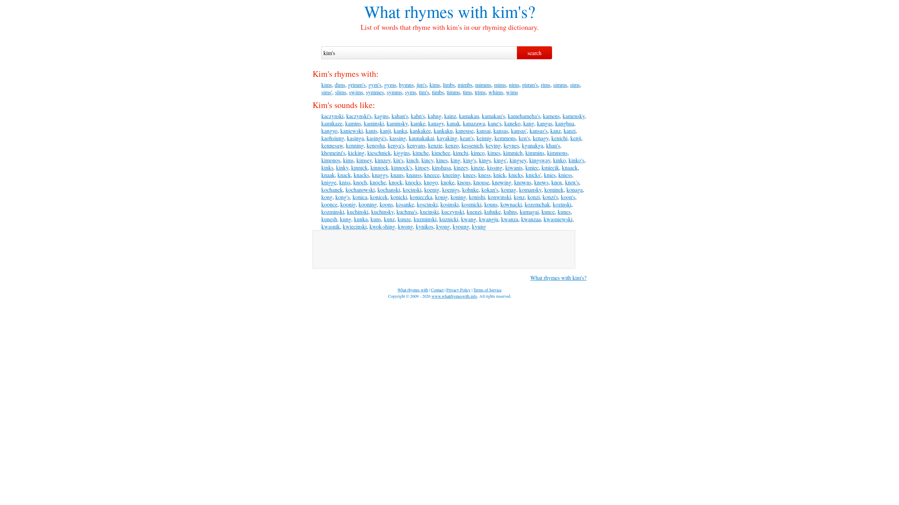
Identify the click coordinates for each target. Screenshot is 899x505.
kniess (565, 175)
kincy (427, 160)
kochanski (389, 189)
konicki (399, 197)
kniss (344, 182)
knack (344, 175)
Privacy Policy (458, 289)
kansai (484, 130)
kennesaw (332, 145)
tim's (424, 92)
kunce (548, 211)
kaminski (374, 123)
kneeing (451, 175)
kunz (389, 219)
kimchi (460, 152)
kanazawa (474, 123)
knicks (515, 175)
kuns (375, 219)
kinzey (461, 167)
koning (458, 197)
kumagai (529, 211)
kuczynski (452, 211)
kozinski (562, 204)
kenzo (452, 145)
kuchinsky (382, 211)
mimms (483, 84)
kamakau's (493, 116)
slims (340, 92)
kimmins (534, 152)
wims (512, 92)
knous (464, 182)
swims (356, 92)
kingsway (539, 160)
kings (485, 160)
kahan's (400, 116)
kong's (342, 197)
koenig (431, 189)
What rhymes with (426, 11)
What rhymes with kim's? (558, 277)
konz (519, 197)
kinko (559, 160)
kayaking (447, 138)
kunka (361, 219)
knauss (413, 175)
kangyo (329, 130)
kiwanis (514, 167)
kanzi (570, 130)
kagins (381, 116)
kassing (397, 138)
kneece (432, 175)
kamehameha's (524, 116)
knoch (360, 182)
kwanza (509, 219)
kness (484, 175)
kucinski (429, 211)
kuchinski (357, 211)
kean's (467, 138)
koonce (329, 204)
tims (467, 92)
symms (394, 92)
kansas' (519, 130)
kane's (494, 123)
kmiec (532, 167)
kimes (493, 152)
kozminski (332, 211)
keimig (484, 138)
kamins (353, 123)
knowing (501, 182)
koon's (568, 197)
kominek (554, 189)
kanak (453, 123)
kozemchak (537, 204)
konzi (533, 197)
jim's (421, 84)
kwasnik (330, 226)
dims (340, 84)
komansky (530, 189)
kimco (478, 152)
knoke (447, 182)
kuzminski (425, 219)
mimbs (465, 84)
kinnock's (401, 167)
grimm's (357, 84)
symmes (375, 92)
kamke (418, 123)
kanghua (564, 123)
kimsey (364, 160)
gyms (390, 84)
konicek (379, 197)
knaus (397, 175)
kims (326, 84)
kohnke (470, 189)
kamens (551, 116)
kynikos (424, 226)
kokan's (489, 189)
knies (550, 175)
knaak (328, 175)
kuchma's (406, 211)
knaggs (380, 175)
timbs (438, 92)
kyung (479, 226)
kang (528, 123)
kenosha (376, 145)
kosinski (449, 204)
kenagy (541, 138)
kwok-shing (382, 226)
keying (493, 145)
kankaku (443, 130)
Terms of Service (487, 289)
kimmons (557, 152)
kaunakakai (421, 138)
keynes (511, 145)
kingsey (518, 160)
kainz (450, 116)
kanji (385, 130)
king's (469, 160)
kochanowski (360, 189)
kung (345, 219)
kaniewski (351, 130)
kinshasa (441, 167)
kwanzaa (531, 219)
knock (395, 182)
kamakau (469, 116)
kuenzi (474, 211)
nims (514, 84)
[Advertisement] (444, 249)
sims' (326, 92)
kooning (368, 204)
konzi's (550, 197)
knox (556, 182)
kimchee (441, 152)
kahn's (418, 116)
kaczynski (332, 116)
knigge (328, 182)
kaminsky (397, 123)
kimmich (513, 152)
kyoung (461, 226)
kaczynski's (359, 116)
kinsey (422, 167)
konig (441, 197)
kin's (398, 160)
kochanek (332, 189)
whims (495, 92)
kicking (356, 152)
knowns (522, 182)
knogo (431, 182)
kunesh (329, 219)
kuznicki (448, 219)
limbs (449, 84)
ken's (524, 138)
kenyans (416, 145)
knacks (361, 175)
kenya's (396, 145)
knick (499, 175)
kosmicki (471, 204)
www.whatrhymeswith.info (454, 296)
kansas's (538, 130)
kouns (491, 204)
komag (508, 189)
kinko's (576, 160)
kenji (575, 138)
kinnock (379, 167)
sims (575, 84)
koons (386, 204)
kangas (544, 123)
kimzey (383, 160)
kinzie (477, 167)
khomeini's (333, 152)
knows (541, 182)
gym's (374, 84)
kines (442, 160)
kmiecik (550, 167)
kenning (355, 145)
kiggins (402, 152)
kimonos (330, 160)
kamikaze (331, 123)
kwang (468, 219)
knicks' (533, 175)
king (455, 160)
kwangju (488, 219)
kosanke (405, 204)
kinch (412, 160)
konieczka (421, 197)
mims (500, 84)
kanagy (436, 123)
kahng (434, 116)
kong (327, 197)
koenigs (450, 189)
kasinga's (377, 138)
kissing (495, 167)
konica (360, 197)
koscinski (427, 204)
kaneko (512, 123)
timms (453, 92)
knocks (413, 182)
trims (480, 92)
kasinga (355, 138)
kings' (500, 160)
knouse (481, 182)
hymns (406, 84)
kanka (400, 130)
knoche (378, 182)
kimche (421, 152)
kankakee (420, 130)
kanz (555, 130)
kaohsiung (332, 138)
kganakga (532, 145)
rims (545, 84)
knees (469, 175)
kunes (564, 211)
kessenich (472, 145)
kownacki (511, 204)
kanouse (464, 130)
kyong (443, 226)
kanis (371, 130)
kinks (327, 167)
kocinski (412, 189)
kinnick (359, 167)
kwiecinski (355, 226)
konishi (477, 197)
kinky (342, 167)
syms (410, 92)
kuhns (510, 211)
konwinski (499, 197)
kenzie (435, 145)
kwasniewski (558, 219)
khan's (553, 145)
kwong (405, 226)
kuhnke (492, 211)
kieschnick (379, 152)
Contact (437, 289)
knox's (572, 182)
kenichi (559, 138)
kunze (404, 219)
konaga (574, 189)
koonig (348, 204)
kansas (500, 130)
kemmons (505, 138)
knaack (570, 167)
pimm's (530, 84)
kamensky (574, 116)
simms (560, 84)
